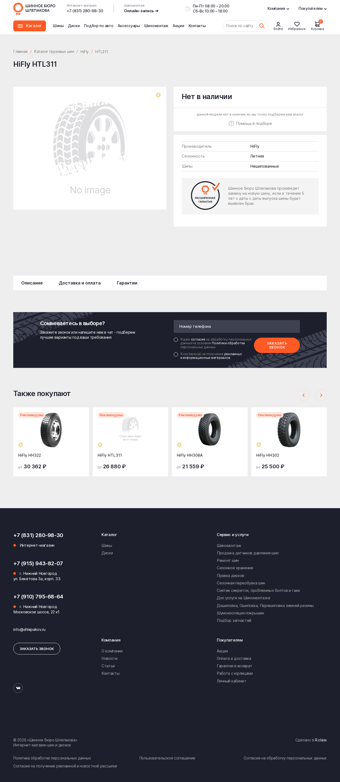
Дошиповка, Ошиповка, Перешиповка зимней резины (265, 605)
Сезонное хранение (235, 567)
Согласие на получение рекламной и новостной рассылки (65, 766)
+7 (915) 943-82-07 (38, 563)
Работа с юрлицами (235, 673)
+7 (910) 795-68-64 (38, 596)
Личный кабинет (231, 680)
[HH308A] (210, 433)
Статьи (108, 665)
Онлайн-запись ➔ (141, 10)
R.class (321, 740)
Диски (74, 25)
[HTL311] (130, 433)
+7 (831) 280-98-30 (85, 10)
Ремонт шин (228, 560)
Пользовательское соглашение (167, 758)
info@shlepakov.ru (29, 629)
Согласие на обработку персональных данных (285, 758)
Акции (178, 25)
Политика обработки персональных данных (52, 758)
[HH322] (51, 433)
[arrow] (304, 395)
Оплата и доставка (234, 658)
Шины (58, 25)
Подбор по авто (98, 25)
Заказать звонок (277, 345)
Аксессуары (129, 25)
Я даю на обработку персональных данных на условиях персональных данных (215, 343)
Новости (109, 658)
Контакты (197, 25)
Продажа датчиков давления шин (247, 552)
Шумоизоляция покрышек (240, 612)
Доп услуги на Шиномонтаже (243, 597)
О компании (112, 650)
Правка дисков (230, 575)
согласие (198, 339)
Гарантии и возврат (234, 665)
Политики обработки (228, 343)
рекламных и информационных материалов (210, 356)
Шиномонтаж (156, 29)
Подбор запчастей (234, 620)
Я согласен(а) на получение (210, 356)
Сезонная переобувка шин (241, 582)
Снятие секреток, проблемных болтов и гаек (258, 590)
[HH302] (289, 433)
